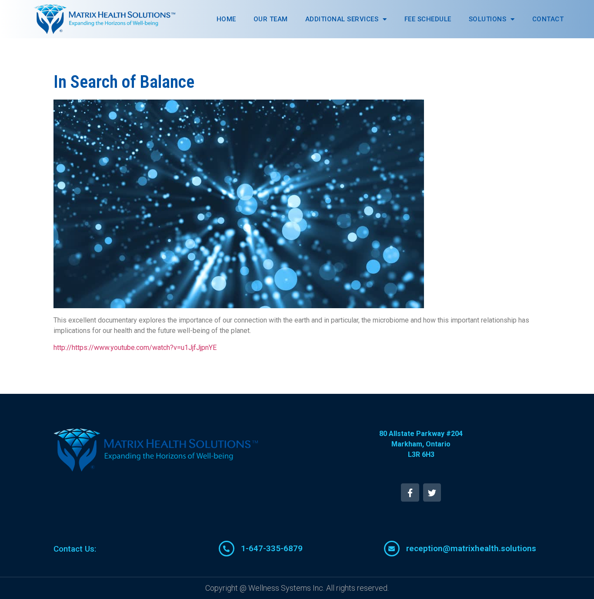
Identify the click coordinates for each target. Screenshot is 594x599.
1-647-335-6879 (272, 548)
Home (226, 19)
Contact (548, 19)
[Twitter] (432, 492)
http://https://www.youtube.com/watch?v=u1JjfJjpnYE (135, 347)
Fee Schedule (427, 19)
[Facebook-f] (410, 492)
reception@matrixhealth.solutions (471, 548)
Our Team (271, 19)
